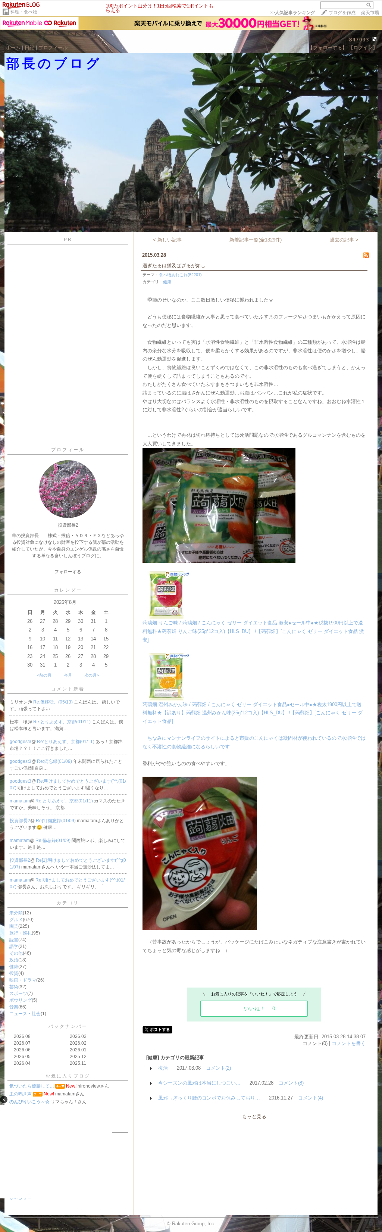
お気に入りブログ (68, 1076)
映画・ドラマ (22, 980)
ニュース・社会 (25, 1013)
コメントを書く (349, 1043)
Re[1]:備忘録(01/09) (56, 820)
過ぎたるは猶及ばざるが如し (174, 265)
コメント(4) (310, 1098)
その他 (16, 953)
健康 (13, 966)
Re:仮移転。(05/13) (53, 702)
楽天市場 (370, 12)
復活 (163, 1068)
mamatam (20, 801)
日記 (29, 47)
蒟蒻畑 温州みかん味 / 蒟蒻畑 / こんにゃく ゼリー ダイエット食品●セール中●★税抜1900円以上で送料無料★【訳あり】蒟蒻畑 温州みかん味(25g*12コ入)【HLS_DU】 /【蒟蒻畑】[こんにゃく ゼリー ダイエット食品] (253, 713)
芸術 (13, 986)
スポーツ (18, 993)
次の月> (91, 675)
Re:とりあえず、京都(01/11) (62, 721)
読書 (13, 939)
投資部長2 (20, 820)
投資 (13, 973)
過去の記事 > (344, 240)
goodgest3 (20, 741)
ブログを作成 (342, 12)
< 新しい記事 (167, 240)
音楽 (13, 1007)
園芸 (13, 926)
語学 (13, 946)
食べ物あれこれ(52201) (180, 274)
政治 (13, 960)
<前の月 (44, 675)
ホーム (13, 47)
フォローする (67, 571)
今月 (68, 675)
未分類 (16, 913)
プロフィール (53, 47)
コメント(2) (218, 1068)
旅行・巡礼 (20, 933)
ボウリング (20, 1000)
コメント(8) (291, 1083)
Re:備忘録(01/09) (55, 761)
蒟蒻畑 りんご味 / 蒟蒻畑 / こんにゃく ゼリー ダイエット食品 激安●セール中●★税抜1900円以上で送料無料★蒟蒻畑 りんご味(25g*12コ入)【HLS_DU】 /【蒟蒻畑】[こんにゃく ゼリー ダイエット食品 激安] (253, 631)
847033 (359, 40)
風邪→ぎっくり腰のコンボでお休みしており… (209, 1098)
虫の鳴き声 (20, 1094)
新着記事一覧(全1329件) (255, 240)
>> (292, 12)
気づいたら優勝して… (31, 1086)
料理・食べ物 (23, 12)
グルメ (16, 919)
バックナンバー (68, 1026)
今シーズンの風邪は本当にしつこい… (199, 1083)
